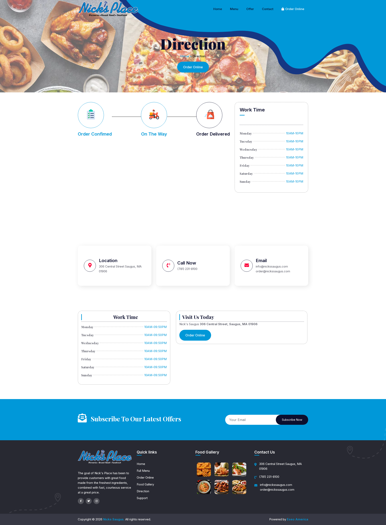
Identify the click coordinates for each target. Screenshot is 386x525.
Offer (250, 9)
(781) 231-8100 (269, 477)
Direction (143, 491)
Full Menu (143, 471)
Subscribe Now (292, 419)
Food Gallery (145, 484)
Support (142, 498)
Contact (267, 9)
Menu (234, 9)
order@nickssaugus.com (277, 489)
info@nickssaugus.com (276, 485)
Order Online (294, 9)
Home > (186, 56)
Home (217, 9)
